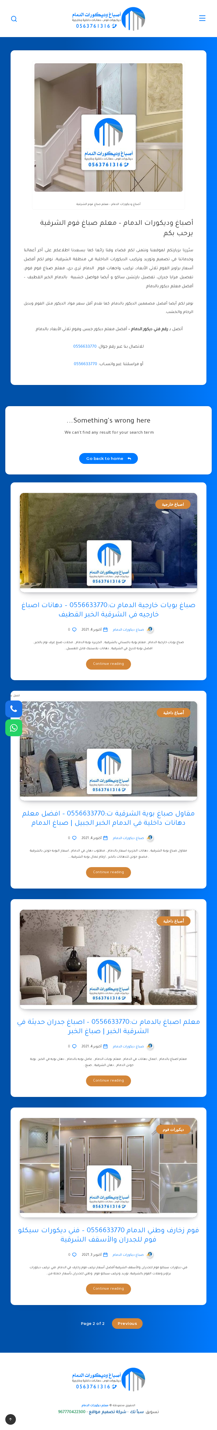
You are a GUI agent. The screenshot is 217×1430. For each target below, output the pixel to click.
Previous (127, 1323)
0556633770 (85, 347)
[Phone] (13, 709)
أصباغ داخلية (173, 712)
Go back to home (106, 458)
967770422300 (71, 1412)
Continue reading (108, 664)
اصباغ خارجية (173, 504)
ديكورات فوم (173, 1129)
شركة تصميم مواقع (107, 1412)
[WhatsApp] (13, 727)
